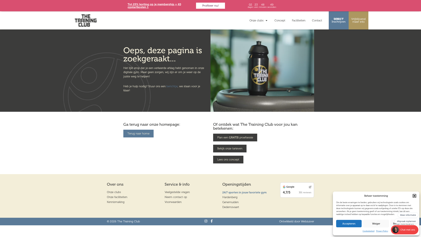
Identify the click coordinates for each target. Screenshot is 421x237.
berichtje (172, 86)
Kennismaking (115, 202)
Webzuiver (307, 221)
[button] (414, 196)
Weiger (376, 223)
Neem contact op (176, 197)
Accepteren (348, 223)
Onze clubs (256, 20)
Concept (279, 20)
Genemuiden (230, 202)
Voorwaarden (173, 202)
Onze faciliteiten (117, 197)
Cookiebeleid (368, 231)
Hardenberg (229, 197)
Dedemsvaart (230, 207)
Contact (317, 20)
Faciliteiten (298, 20)
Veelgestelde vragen (177, 192)
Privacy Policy (382, 231)
